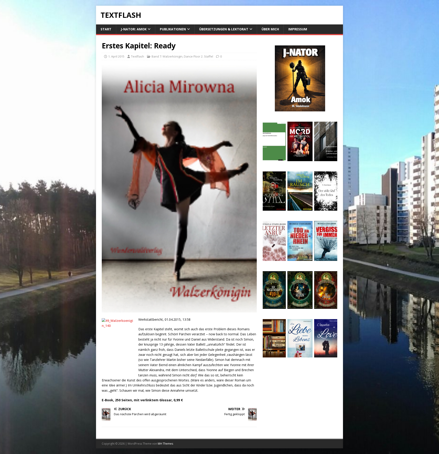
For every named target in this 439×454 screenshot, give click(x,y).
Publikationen (173, 29)
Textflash (137, 56)
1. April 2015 (116, 56)
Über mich (270, 29)
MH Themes (165, 444)
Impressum (297, 29)
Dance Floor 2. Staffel (198, 56)
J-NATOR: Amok (134, 29)
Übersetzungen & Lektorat (223, 29)
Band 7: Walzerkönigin (167, 56)
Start (106, 29)
